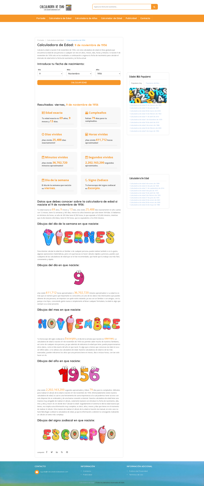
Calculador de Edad (111, 18)
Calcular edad (79, 82)
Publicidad (131, 18)
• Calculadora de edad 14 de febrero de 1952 (145, 114)
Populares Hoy (136, 83)
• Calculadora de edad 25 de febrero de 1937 (145, 105)
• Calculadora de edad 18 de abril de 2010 (144, 122)
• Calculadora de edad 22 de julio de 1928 (144, 186)
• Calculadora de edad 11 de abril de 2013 (144, 117)
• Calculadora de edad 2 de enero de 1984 (144, 125)
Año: (97, 70)
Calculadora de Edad (60, 18)
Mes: (68, 70)
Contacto (145, 18)
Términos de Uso (136, 475)
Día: (39, 70)
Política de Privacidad (138, 471)
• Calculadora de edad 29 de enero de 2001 (144, 200)
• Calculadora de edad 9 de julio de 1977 (143, 191)
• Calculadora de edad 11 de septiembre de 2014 (146, 188)
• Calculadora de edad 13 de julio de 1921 (144, 108)
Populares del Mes (152, 83)
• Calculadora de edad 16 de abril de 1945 (144, 193)
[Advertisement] (102, 29)
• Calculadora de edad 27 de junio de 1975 (144, 198)
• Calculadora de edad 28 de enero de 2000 (144, 202)
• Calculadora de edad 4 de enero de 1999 (144, 183)
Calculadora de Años (86, 18)
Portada (40, 18)
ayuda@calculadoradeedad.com (54, 472)
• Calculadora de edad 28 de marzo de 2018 (144, 111)
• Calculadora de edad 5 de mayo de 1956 (144, 131)
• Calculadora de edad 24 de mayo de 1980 (144, 205)
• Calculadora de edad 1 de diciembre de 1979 (145, 119)
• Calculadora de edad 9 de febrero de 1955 (145, 195)
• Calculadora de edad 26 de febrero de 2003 (145, 128)
